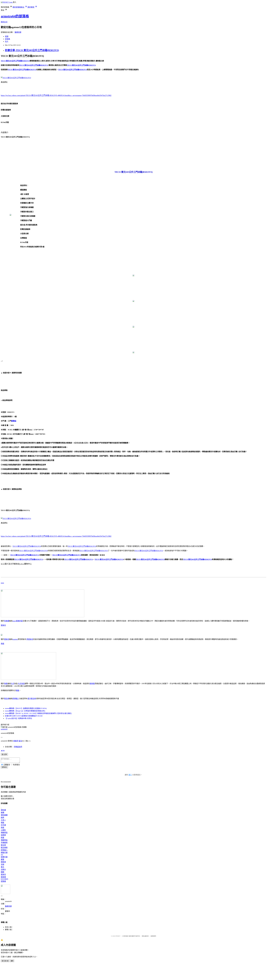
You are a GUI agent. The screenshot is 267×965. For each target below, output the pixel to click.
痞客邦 (15, 741)
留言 (20, 741)
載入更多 (4, 754)
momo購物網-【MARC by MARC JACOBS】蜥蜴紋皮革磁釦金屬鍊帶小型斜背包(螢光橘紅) (38, 713)
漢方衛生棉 (32, 698)
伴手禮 (3, 825)
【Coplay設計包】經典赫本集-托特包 (18, 718)
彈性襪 (3, 810)
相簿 (6, 36)
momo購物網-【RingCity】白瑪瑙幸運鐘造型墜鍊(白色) (25, 711)
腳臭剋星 (19, 621)
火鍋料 (3, 830)
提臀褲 (3, 881)
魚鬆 (2, 644)
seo (2, 854)
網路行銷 (4, 852)
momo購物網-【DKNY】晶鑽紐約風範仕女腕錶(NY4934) (26, 708)
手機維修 (4, 842)
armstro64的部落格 (15, 16)
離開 (12, 961)
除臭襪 (6, 621)
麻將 (2, 817)
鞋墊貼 (13, 421)
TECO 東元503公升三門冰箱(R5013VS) (27, 546)
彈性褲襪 (4, 815)
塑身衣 (3, 625)
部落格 (7, 39)
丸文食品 (21, 683)
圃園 (2, 872)
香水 (2, 867)
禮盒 (17, 690)
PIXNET (118, 936)
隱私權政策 (145, 936)
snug (2, 583)
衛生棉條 (4, 847)
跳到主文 (4, 22)
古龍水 (3, 869)
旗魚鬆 (92, 683)
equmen (15, 639)
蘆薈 (2, 859)
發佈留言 (4, 767)
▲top (3, 750)
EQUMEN (4, 879)
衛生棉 (6, 698)
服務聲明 (153, 936)
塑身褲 (3, 877)
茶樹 (2, 864)
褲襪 (2, 812)
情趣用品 (4, 832)
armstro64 (4, 729)
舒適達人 (16, 698)
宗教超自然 (18, 747)
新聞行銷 (4, 857)
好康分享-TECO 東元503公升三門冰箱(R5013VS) (32, 50)
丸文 (12, 683)
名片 (6, 41)
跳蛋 (2, 837)
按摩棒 (3, 835)
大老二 (3, 820)
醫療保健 (18, 32)
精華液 (3, 862)
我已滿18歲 (5, 961)
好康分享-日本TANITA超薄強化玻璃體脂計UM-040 (23, 716)
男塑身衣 (29, 639)
